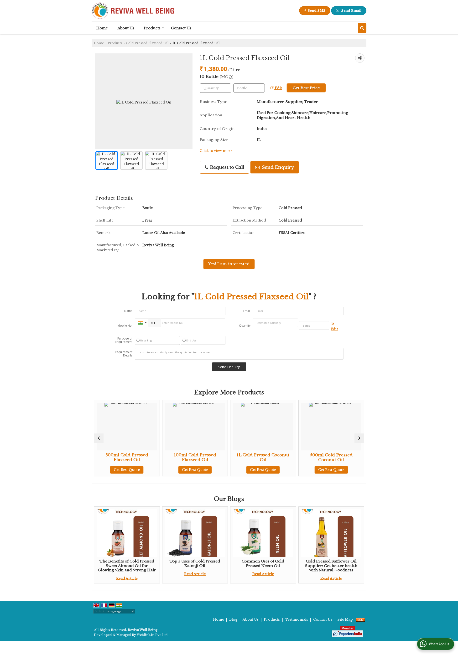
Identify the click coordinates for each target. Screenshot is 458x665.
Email (246, 311)
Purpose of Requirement (123, 340)
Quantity (244, 326)
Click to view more (216, 151)
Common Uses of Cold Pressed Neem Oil (263, 563)
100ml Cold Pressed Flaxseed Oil (148, 457)
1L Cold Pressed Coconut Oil (216, 457)
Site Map (345, 619)
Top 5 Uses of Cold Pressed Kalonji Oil (195, 563)
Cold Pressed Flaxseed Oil (147, 43)
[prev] (99, 438)
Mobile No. (125, 326)
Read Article (127, 578)
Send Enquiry (277, 167)
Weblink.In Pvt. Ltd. (152, 635)
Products (152, 28)
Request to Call (226, 167)
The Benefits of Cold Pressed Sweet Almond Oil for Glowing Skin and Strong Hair (127, 565)
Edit (278, 88)
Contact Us (181, 28)
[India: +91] (141, 323)
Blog (233, 619)
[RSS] (360, 619)
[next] (359, 438)
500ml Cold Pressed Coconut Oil (284, 457)
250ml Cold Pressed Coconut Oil (353, 457)
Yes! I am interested (229, 264)
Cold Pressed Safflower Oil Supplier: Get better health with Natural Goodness (331, 565)
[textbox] (249, 88)
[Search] (362, 28)
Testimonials (296, 619)
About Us (126, 28)
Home (102, 28)
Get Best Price (306, 88)
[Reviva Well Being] (133, 10)
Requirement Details (123, 354)
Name (128, 311)
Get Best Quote (148, 470)
